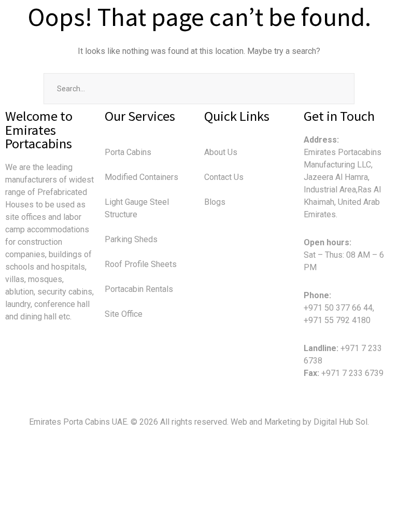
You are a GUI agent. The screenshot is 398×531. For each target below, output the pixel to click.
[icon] (9, 365)
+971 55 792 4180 (337, 320)
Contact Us (224, 177)
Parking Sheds (131, 239)
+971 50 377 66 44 (338, 308)
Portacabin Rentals (139, 289)
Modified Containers (141, 177)
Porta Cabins (128, 152)
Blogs (214, 202)
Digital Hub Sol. (341, 422)
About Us (220, 152)
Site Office (124, 314)
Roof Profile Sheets (141, 264)
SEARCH (339, 89)
